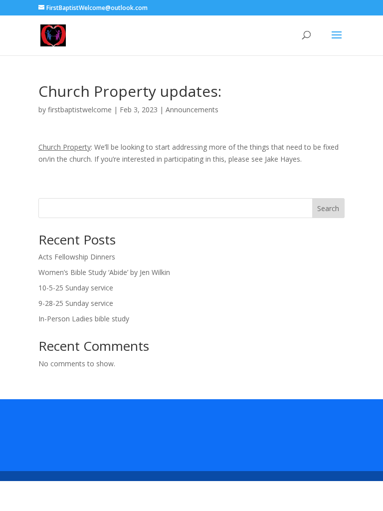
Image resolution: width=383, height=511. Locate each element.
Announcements (192, 109)
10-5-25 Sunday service (75, 287)
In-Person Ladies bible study (83, 318)
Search (328, 208)
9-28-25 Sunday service (75, 303)
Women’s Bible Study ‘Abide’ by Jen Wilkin (104, 272)
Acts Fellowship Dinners (76, 256)
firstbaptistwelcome (80, 109)
